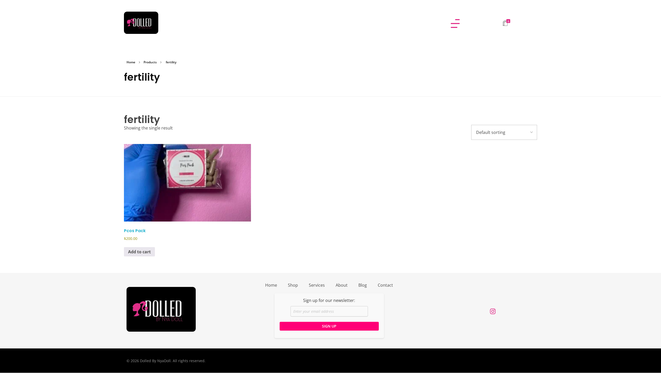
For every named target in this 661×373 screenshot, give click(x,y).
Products (150, 62)
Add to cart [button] (139, 252)
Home (131, 62)
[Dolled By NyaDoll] (280, 23)
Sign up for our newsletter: (329, 300)
